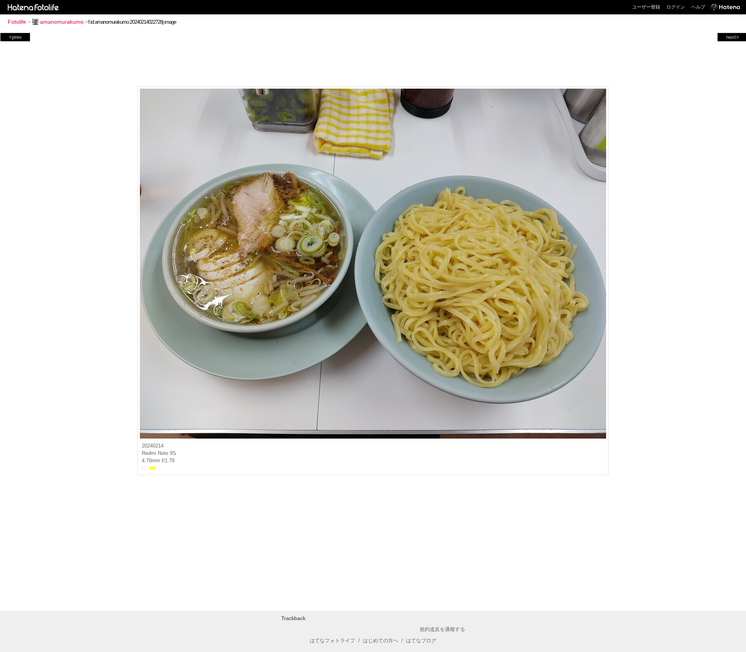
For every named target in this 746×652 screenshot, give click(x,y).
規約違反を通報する (442, 629)
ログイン (675, 7)
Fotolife (17, 22)
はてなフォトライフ (332, 640)
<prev (15, 37)
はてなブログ (421, 640)
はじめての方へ (380, 640)
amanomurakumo (62, 22)
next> (732, 37)
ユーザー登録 (646, 7)
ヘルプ (698, 7)
